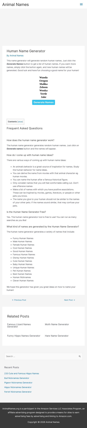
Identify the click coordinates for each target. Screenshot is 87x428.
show (20, 122)
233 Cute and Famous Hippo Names (21, 373)
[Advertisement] (43, 26)
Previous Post (19, 300)
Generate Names (44, 102)
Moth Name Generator (57, 324)
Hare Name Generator (56, 335)
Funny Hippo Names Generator (23, 335)
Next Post (69, 300)
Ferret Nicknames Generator (18, 392)
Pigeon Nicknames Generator (18, 382)
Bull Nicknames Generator (16, 378)
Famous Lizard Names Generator (19, 325)
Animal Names (15, 4)
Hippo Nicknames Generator (17, 387)
